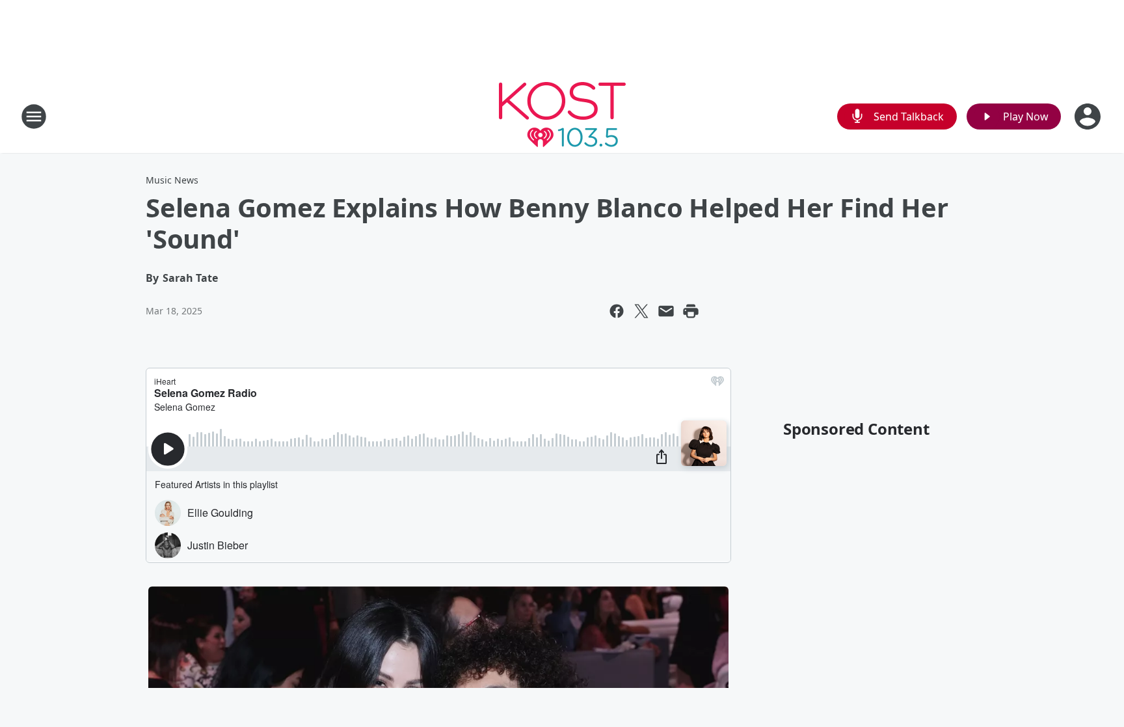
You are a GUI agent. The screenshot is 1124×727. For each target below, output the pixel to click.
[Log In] (1089, 116)
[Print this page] (691, 311)
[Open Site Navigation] (34, 116)
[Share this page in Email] (666, 311)
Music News (172, 180)
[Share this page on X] (641, 311)
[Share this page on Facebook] (617, 311)
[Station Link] (562, 116)
